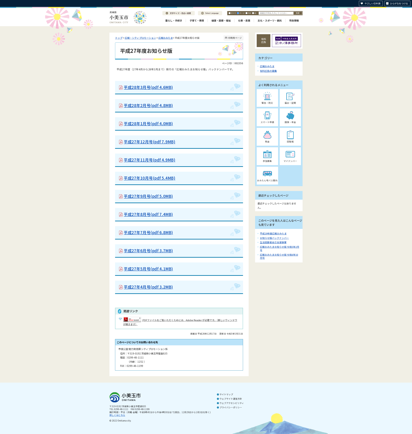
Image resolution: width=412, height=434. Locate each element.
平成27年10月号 (149, 178)
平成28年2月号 (148, 105)
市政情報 (294, 20)
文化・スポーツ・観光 (270, 20)
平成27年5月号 (148, 268)
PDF (249, 13)
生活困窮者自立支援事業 (273, 242)
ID (255, 13)
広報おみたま (165, 38)
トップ (118, 38)
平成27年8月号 (148, 214)
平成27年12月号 (149, 141)
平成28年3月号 (148, 87)
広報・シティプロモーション (140, 38)
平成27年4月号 (148, 287)
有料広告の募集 (268, 71)
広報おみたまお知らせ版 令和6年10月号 (279, 256)
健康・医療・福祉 (221, 20)
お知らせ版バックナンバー (274, 238)
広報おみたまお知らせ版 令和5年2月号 (279, 248)
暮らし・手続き (173, 20)
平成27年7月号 (148, 232)
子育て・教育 (197, 20)
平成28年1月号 (148, 123)
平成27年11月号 (149, 160)
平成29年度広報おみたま (273, 233)
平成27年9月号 (148, 196)
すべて (233, 13)
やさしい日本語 (372, 3)
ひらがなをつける (399, 3)
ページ (242, 13)
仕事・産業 (244, 20)
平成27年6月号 (148, 250)
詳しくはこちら (117, 415)
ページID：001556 (232, 63)
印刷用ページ (235, 37)
